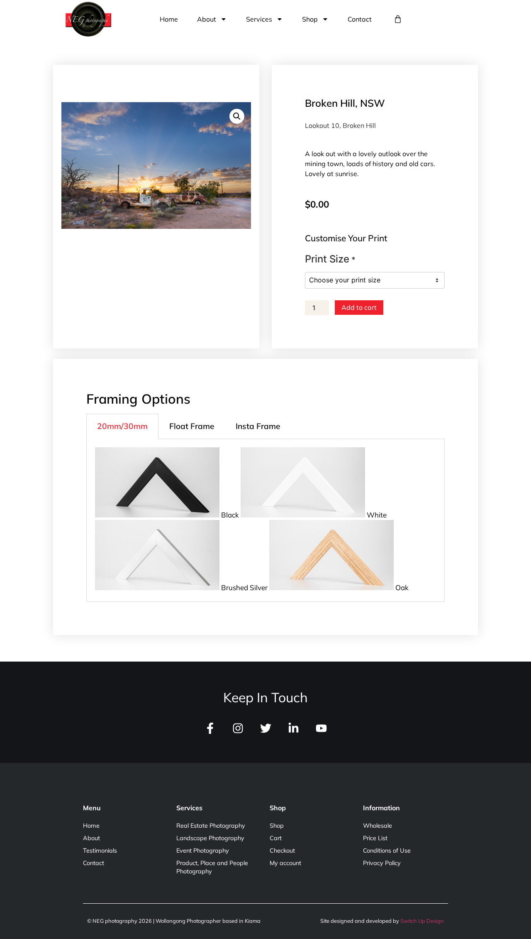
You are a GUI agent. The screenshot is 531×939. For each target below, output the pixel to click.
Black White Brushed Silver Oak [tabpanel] (314, 551)
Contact (360, 19)
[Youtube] (321, 728)
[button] (236, 116)
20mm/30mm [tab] (122, 426)
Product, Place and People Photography (212, 867)
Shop (310, 19)
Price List (375, 838)
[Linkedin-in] (293, 728)
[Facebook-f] (210, 728)
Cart (276, 838)
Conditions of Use (387, 850)
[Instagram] (238, 728)
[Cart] (398, 19)
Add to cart (359, 307)
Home (169, 19)
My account (285, 863)
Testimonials (100, 850)
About (206, 19)
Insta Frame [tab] (258, 426)
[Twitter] (265, 728)
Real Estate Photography (210, 825)
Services (259, 19)
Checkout (282, 850)
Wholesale (377, 825)
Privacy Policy (382, 863)
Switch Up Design (422, 920)
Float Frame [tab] (191, 426)
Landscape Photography (210, 838)
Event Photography (202, 850)
